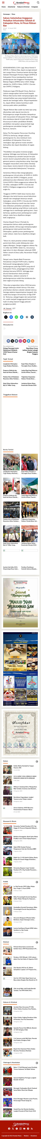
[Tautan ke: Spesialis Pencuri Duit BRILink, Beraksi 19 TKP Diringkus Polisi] (7, 1031)
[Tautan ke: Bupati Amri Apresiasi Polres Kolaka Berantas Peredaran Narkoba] (7, 1052)
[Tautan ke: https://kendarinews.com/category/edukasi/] (37, 942)
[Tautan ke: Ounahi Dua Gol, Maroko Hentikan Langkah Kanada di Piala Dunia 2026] (7, 1112)
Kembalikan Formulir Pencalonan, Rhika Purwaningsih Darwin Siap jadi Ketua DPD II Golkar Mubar (25, 908)
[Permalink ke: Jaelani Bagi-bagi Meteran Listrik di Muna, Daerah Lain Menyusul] (29, 486)
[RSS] (32, 341)
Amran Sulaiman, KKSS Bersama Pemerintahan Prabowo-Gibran (23, 808)
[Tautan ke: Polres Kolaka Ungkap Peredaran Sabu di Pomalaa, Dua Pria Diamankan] (7, 1021)
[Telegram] (28, 341)
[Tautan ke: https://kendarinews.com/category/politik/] (37, 882)
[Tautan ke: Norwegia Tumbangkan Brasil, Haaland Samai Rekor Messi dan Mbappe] (7, 1092)
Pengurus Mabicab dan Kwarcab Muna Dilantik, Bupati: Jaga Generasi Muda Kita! (10, 371)
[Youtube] (24, 341)
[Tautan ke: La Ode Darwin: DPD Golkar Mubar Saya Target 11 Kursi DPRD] (7, 890)
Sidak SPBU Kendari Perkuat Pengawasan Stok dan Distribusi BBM (25, 848)
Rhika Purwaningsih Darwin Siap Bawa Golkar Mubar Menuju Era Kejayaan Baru (25, 898)
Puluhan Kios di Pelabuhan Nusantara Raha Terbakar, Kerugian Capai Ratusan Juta (11, 378)
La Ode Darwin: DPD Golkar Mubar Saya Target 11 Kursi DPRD (24, 887)
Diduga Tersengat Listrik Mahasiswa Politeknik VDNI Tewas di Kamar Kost (11, 350)
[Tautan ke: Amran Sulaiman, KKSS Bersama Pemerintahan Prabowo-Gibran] (7, 811)
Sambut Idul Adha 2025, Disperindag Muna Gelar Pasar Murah (10, 568)
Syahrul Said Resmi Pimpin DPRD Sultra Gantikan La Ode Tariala (25, 929)
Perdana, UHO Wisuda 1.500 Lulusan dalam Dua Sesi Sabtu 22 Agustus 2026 (26, 958)
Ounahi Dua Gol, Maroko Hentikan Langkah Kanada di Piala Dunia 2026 (25, 1110)
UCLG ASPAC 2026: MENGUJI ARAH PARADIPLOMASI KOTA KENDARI (25, 777)
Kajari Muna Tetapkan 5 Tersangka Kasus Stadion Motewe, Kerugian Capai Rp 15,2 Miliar (28, 365)
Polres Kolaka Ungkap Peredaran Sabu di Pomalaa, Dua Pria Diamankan (25, 1018)
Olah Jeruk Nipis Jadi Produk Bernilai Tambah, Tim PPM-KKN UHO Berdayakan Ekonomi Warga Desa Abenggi (25, 990)
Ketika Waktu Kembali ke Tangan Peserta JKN (24, 767)
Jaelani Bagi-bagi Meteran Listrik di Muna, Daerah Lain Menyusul (29, 371)
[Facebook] (8, 341)
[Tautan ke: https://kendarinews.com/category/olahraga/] (37, 1063)
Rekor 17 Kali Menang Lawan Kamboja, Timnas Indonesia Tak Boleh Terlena (25, 1068)
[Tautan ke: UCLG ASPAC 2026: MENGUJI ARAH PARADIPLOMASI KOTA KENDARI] (7, 780)
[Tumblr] (16, 341)
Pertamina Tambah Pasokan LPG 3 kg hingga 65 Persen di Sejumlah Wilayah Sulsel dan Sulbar (25, 827)
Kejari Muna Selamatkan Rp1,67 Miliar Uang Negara (10, 384)
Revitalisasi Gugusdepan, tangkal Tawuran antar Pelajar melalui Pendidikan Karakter (23, 798)
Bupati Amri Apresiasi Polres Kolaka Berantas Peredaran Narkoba (24, 1050)
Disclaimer (34, 1136)
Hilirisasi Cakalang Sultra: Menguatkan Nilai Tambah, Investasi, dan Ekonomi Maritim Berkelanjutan (25, 788)
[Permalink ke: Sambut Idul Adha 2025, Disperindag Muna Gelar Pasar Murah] (11, 557)
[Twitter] (12, 341)
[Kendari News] (21, 3)
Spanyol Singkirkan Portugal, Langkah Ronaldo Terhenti (25, 1079)
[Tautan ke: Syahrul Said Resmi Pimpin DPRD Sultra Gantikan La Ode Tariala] (7, 932)
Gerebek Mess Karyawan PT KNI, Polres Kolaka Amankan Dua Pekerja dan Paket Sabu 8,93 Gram (25, 1008)
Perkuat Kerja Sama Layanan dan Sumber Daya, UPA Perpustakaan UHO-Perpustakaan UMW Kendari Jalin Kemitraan (26, 948)
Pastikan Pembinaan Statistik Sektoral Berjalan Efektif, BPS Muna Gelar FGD (29, 568)
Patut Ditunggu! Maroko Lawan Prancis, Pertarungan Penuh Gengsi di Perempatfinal (26, 1100)
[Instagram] (20, 341)
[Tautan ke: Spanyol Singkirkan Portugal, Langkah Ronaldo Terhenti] (7, 1081)
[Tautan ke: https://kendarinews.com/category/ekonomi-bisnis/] (37, 822)
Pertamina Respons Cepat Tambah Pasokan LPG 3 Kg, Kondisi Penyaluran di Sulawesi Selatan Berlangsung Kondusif (25, 869)
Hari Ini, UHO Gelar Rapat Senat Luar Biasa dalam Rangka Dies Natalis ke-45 (25, 979)
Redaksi (26, 1136)
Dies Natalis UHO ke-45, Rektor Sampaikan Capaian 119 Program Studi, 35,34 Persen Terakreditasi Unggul (26, 969)
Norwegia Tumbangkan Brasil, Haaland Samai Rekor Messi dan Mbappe (25, 1089)
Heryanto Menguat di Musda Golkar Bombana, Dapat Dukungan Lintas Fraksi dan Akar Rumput (24, 919)
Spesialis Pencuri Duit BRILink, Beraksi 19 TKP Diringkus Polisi (25, 1029)
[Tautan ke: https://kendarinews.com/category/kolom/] (37, 761)
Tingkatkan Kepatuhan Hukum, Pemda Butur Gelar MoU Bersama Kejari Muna (29, 378)
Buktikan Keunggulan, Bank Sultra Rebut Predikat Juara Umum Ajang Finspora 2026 (26, 838)
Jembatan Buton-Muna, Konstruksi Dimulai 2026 (28, 384)
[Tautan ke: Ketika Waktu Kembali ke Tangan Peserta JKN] (7, 769)
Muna (4, 29)
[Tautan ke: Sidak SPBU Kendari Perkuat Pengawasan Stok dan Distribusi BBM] (7, 850)
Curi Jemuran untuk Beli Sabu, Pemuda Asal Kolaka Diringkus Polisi (25, 1039)
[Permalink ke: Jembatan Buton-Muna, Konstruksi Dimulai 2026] (29, 533)
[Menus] (3, 2)
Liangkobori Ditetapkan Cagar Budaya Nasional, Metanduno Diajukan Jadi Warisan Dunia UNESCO (11, 365)
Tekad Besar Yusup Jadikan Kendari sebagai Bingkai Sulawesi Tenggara (30, 350)
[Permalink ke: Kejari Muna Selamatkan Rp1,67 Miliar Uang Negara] (11, 533)
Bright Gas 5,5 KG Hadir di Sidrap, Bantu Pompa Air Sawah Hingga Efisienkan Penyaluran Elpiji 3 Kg (26, 859)
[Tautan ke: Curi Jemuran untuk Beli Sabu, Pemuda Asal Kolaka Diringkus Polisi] (7, 1042)
